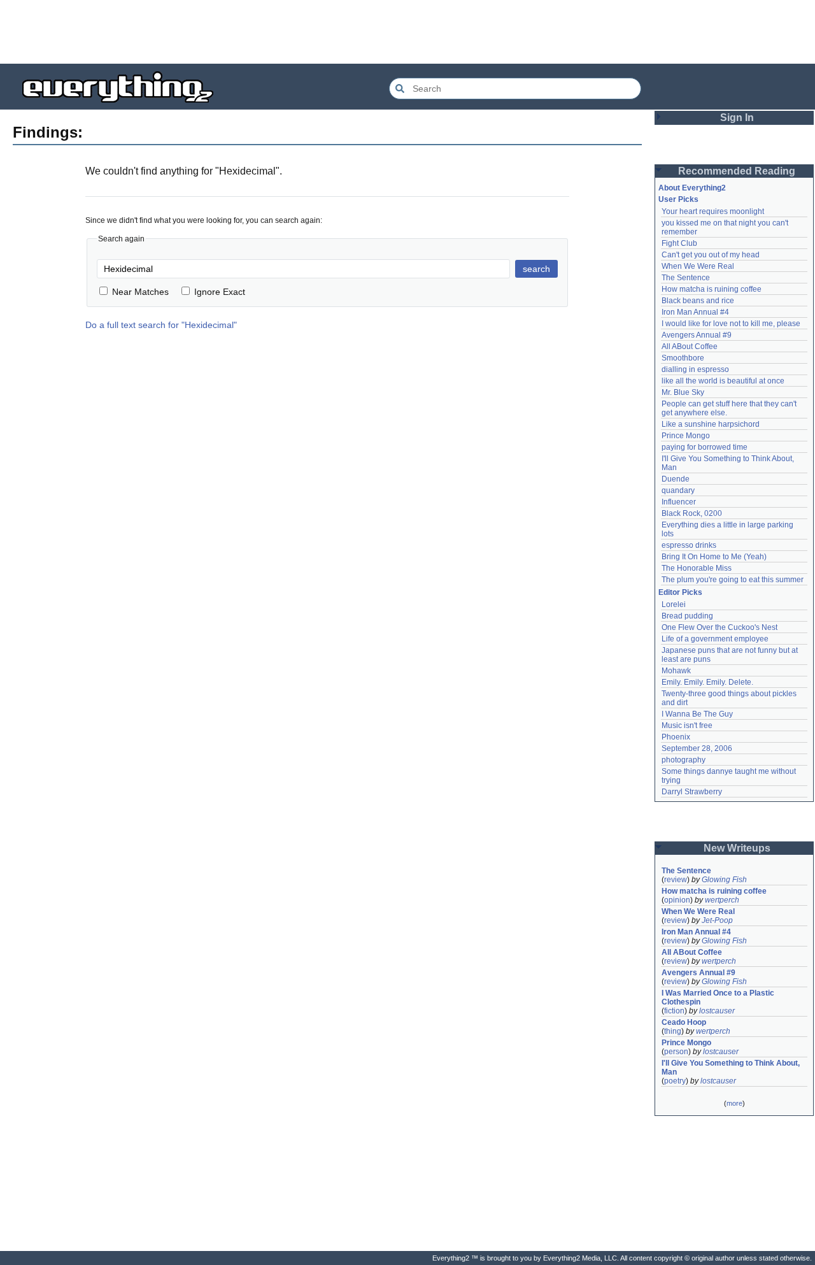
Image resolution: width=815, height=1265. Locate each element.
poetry (675, 1080)
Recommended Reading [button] (736, 171)
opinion (677, 900)
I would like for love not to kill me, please (731, 323)
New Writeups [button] (737, 848)
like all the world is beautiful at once (723, 380)
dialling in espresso (695, 369)
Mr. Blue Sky (683, 392)
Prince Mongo (686, 435)
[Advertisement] (407, 32)
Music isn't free (687, 725)
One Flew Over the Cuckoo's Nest (719, 627)
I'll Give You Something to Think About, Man (732, 1067)
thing (672, 1031)
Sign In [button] (737, 117)
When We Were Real (698, 266)
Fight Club (679, 243)
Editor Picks (680, 592)
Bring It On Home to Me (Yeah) (714, 556)
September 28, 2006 (697, 748)
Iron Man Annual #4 (695, 312)
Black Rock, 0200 (692, 513)
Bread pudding (687, 615)
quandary (678, 490)
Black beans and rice (698, 300)
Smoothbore (683, 358)
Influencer (679, 501)
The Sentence (686, 277)
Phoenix (676, 737)
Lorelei (674, 604)
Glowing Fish (724, 879)
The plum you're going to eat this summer (733, 579)
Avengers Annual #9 (697, 335)
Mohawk (676, 670)
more (734, 1103)
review (675, 879)
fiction (674, 1010)
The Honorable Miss (697, 568)
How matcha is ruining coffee (712, 289)
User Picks (678, 199)
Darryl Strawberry (692, 791)
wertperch (722, 900)
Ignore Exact (219, 292)
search (536, 269)
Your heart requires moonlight (713, 211)
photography (683, 759)
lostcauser (717, 1010)
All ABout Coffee (690, 346)
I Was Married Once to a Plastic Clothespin (719, 997)
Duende (676, 479)
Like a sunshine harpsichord (711, 424)
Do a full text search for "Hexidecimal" (161, 325)
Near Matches (140, 292)
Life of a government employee (715, 638)
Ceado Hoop (684, 1022)
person (676, 1051)
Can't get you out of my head (711, 254)
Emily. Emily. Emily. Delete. (707, 682)
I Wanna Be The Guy (697, 714)
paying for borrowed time (705, 447)
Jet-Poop (717, 920)
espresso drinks (689, 545)
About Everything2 (692, 187)
